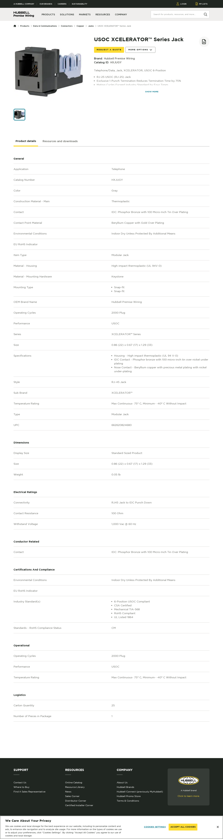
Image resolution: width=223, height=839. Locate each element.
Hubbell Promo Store (129, 796)
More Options (138, 50)
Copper (80, 26)
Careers (62, 4)
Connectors (66, 26)
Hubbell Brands (125, 787)
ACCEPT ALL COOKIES (183, 827)
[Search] (205, 14)
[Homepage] (15, 26)
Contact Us (20, 782)
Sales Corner (72, 796)
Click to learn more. (189, 796)
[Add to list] (204, 41)
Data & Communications (45, 26)
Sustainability (79, 4)
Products (24, 26)
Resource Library (75, 787)
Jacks (91, 26)
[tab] (26, 141)
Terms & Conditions (128, 800)
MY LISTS (203, 4)
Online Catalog (73, 782)
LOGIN (183, 4)
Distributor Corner (75, 800)
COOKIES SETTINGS (155, 827)
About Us (122, 782)
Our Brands (46, 4)
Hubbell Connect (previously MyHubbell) (140, 791)
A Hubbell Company (24, 4)
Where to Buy (21, 787)
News (68, 791)
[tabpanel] (111, 452)
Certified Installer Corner (79, 805)
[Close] (217, 827)
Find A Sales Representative (29, 791)
